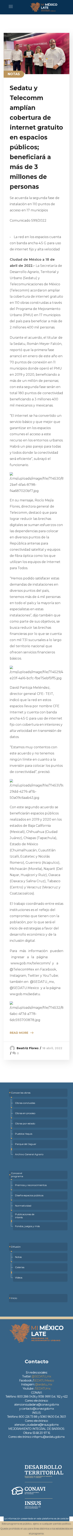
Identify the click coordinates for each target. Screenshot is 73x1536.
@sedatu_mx (43, 1384)
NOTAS (14, 74)
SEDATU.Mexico (43, 1380)
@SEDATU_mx (41, 1376)
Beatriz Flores (28, 1048)
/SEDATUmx (42, 1388)
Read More (19, 1033)
